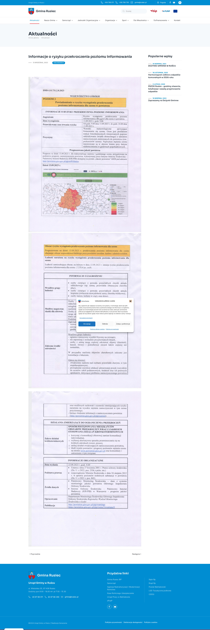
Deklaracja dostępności (133, 622)
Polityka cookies (150, 622)
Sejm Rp (152, 579)
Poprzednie (35, 554)
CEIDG (151, 594)
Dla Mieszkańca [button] (140, 20)
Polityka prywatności (112, 329)
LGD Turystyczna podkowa (160, 590)
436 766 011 (109, 2)
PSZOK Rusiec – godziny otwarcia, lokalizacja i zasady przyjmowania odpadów (164, 89)
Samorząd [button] (66, 20)
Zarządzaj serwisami (86, 318)
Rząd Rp (152, 583)
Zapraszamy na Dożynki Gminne (163, 100)
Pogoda (163, 2)
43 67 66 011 (37, 597)
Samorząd (111, 583)
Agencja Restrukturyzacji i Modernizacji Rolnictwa (123, 588)
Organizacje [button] (110, 20)
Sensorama (63, 623)
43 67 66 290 (53, 597)
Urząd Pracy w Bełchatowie (118, 597)
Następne (136, 554)
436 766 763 (124, 2)
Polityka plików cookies (97, 329)
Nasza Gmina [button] (49, 20)
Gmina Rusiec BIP (114, 579)
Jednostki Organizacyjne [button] (88, 20)
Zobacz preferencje (123, 324)
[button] (130, 301)
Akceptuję (86, 324)
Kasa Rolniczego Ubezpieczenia (120, 593)
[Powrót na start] (42, 11)
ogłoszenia (59, 63)
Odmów (105, 324)
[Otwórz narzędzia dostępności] (179, 2)
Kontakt (177, 20)
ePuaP (109, 601)
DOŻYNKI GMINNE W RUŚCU (162, 66)
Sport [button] (124, 20)
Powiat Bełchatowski (157, 587)
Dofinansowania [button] (160, 20)
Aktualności (34, 20)
